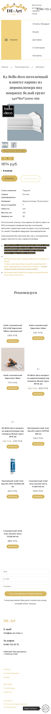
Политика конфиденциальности (16, 704)
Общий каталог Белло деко (14, 151)
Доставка (37, 40)
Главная (4, 67)
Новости (8, 692)
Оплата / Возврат (40, 24)
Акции (35, 32)
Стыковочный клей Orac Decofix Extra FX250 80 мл (12, 534)
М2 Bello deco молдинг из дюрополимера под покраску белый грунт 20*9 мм (13, 432)
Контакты (37, 56)
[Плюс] (12, 158)
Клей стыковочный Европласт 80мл (12, 376)
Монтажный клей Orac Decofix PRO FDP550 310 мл (12, 484)
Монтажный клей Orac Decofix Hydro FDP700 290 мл (38, 431)
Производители (22, 67)
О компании (38, 48)
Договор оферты (10, 707)
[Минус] (3, 158)
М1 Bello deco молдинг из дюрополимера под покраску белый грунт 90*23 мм (38, 379)
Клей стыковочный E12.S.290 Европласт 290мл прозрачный (12, 328)
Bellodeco (40, 67)
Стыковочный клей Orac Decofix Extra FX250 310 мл (38, 484)
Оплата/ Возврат (11, 673)
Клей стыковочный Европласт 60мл (38, 326)
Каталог (7, 669)
